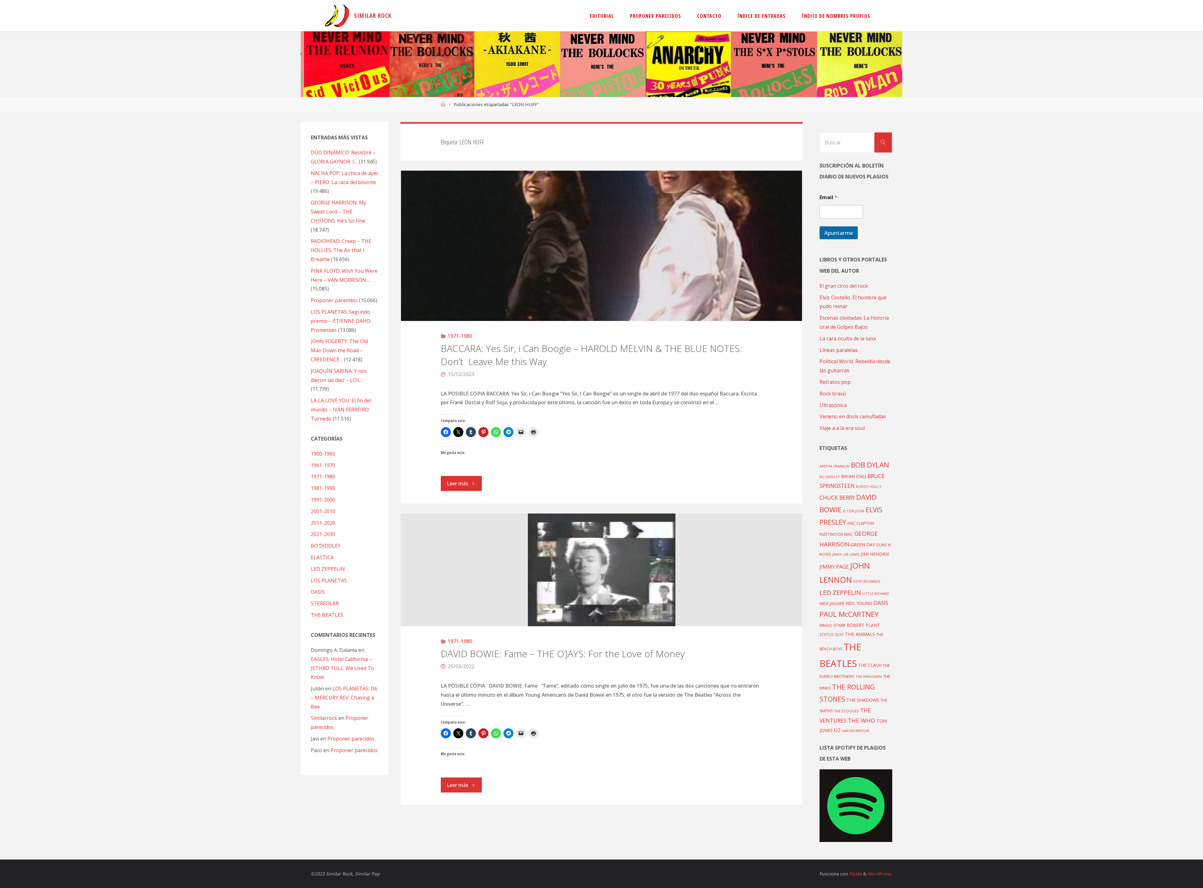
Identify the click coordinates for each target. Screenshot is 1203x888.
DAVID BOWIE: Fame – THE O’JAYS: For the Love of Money (563, 653)
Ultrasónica (833, 405)
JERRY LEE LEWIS (846, 554)
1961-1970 (323, 465)
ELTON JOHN (853, 511)
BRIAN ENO (853, 476)
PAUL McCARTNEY (849, 614)
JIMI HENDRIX (875, 554)
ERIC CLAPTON (860, 523)
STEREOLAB (325, 603)
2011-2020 (323, 522)
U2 (837, 730)
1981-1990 (323, 488)
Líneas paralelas (839, 350)
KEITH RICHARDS (866, 581)
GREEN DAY (863, 545)
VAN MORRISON (855, 730)
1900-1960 (323, 453)
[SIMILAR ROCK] (337, 15)
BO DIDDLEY (326, 545)
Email (828, 197)
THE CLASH (870, 665)
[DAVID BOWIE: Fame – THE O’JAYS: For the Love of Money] (602, 570)
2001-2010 (323, 511)
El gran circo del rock (844, 285)
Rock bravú (833, 393)
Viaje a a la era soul (842, 428)
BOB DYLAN (870, 465)
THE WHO (861, 720)
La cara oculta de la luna (848, 338)
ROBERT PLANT (863, 625)
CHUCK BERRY (837, 497)
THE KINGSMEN (869, 676)
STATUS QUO (832, 634)
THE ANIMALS (860, 634)
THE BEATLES (327, 615)
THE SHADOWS (862, 700)
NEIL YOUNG (859, 603)
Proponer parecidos (350, 738)
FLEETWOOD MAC (836, 534)
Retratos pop (835, 382)
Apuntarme (838, 232)
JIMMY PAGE (834, 566)
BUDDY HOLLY (868, 486)
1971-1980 (460, 336)
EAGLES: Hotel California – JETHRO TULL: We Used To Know (342, 668)
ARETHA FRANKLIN (835, 466)
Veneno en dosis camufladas (853, 416)
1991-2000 (323, 499)
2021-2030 (323, 534)
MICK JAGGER (832, 603)
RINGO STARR (833, 625)
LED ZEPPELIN (328, 568)
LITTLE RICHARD (875, 593)
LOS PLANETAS (329, 580)
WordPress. (880, 874)
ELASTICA (322, 557)
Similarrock (324, 718)
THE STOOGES (846, 711)
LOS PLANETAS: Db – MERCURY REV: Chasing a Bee (344, 697)
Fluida (855, 874)
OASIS (318, 591)
